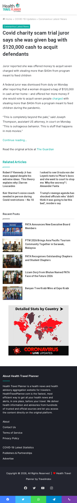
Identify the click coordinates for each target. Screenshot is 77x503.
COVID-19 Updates (25, 19)
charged (57, 98)
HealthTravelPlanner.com (16, 393)
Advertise (8, 458)
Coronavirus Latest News (52, 19)
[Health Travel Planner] (17, 7)
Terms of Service (12, 432)
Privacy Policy (11, 438)
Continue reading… (15, 140)
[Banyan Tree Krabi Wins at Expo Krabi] (12, 293)
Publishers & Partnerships (17, 453)
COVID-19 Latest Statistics (18, 447)
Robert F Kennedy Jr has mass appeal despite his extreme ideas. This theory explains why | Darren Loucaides (19, 179)
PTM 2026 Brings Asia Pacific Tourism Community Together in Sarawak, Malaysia (47, 244)
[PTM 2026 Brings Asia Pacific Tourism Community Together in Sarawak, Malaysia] (12, 245)
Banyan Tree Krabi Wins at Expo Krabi (47, 288)
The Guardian (45, 149)
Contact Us (9, 427)
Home (8, 19)
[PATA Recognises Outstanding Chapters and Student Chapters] (12, 261)
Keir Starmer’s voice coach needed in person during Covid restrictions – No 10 (19, 196)
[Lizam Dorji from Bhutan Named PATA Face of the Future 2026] (12, 277)
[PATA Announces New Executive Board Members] (12, 229)
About (6, 421)
